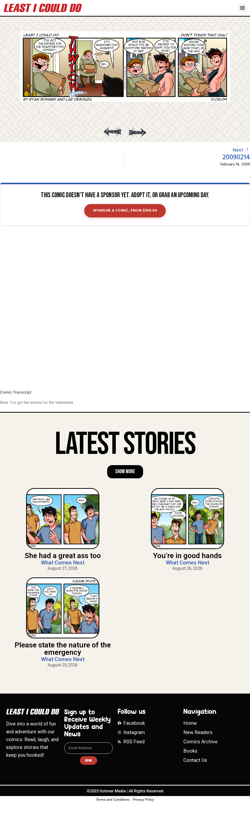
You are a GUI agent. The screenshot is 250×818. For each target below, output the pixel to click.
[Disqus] (125, 308)
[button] (242, 8)
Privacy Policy (143, 799)
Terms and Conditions (113, 799)
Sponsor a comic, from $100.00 (125, 211)
